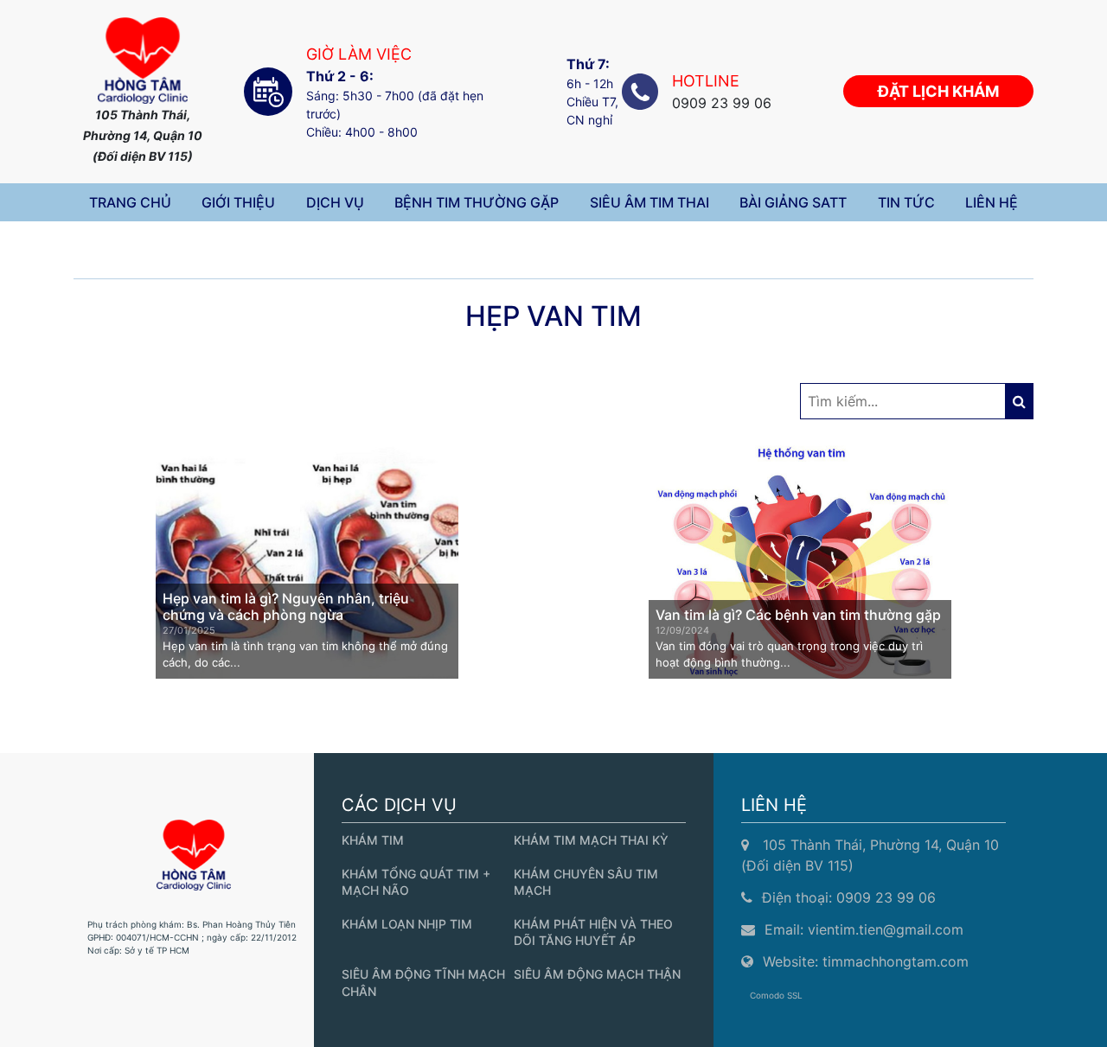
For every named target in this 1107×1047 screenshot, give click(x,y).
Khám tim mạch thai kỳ (591, 840)
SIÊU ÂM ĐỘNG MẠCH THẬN (597, 974)
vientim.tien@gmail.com (885, 929)
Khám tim (373, 840)
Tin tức (906, 202)
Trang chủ (130, 202)
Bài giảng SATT (793, 202)
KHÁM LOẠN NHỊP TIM (407, 923)
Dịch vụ (335, 202)
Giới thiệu (238, 202)
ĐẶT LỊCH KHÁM (938, 91)
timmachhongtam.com (895, 961)
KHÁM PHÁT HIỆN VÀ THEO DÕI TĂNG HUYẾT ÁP (593, 932)
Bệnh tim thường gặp (476, 202)
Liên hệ (991, 202)
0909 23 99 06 (886, 897)
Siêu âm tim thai (649, 202)
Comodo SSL (776, 995)
